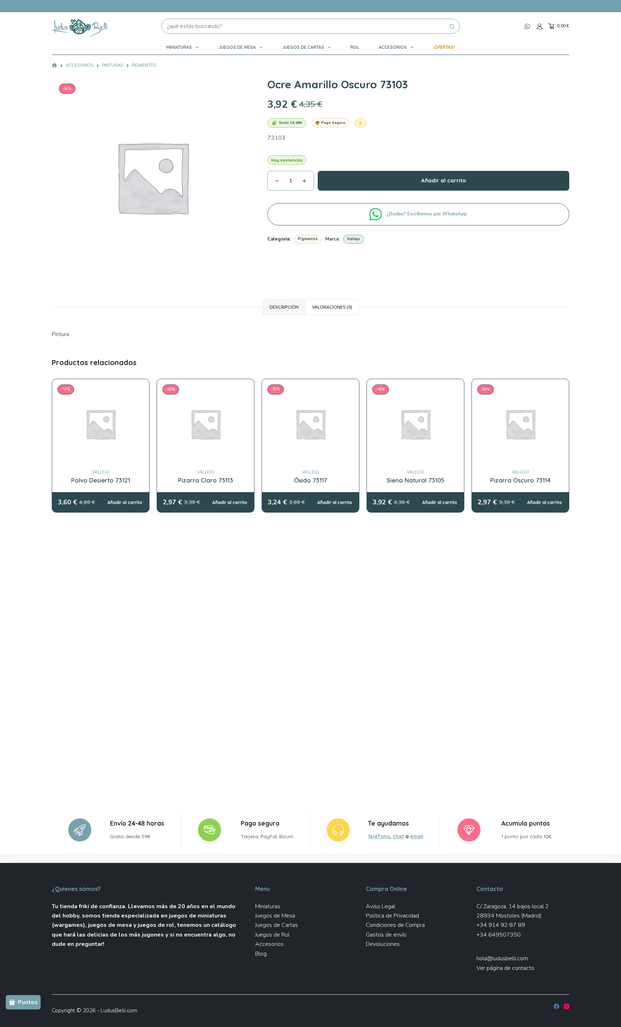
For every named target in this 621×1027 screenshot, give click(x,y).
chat (398, 836)
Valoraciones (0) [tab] (332, 307)
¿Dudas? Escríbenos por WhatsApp (427, 214)
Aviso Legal (380, 906)
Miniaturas (179, 47)
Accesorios (393, 47)
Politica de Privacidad (392, 916)
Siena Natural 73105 (416, 480)
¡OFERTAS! (444, 47)
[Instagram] (566, 1006)
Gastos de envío (386, 935)
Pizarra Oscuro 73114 (520, 480)
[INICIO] (54, 66)
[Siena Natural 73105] (415, 424)
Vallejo (353, 239)
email (416, 836)
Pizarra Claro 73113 (205, 480)
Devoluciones (383, 944)
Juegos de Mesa (237, 47)
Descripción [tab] (284, 307)
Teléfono (379, 836)
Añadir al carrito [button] (124, 502)
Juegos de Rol (272, 935)
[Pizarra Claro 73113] (205, 424)
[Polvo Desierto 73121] (101, 424)
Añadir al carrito (443, 180)
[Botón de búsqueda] (452, 26)
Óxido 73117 (310, 480)
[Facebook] (556, 1006)
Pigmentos (308, 239)
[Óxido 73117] (310, 424)
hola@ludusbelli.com (502, 958)
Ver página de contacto (505, 968)
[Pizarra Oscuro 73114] (520, 424)
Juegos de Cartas (303, 47)
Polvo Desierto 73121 (100, 480)
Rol (354, 47)
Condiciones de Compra (395, 925)
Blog (261, 954)
